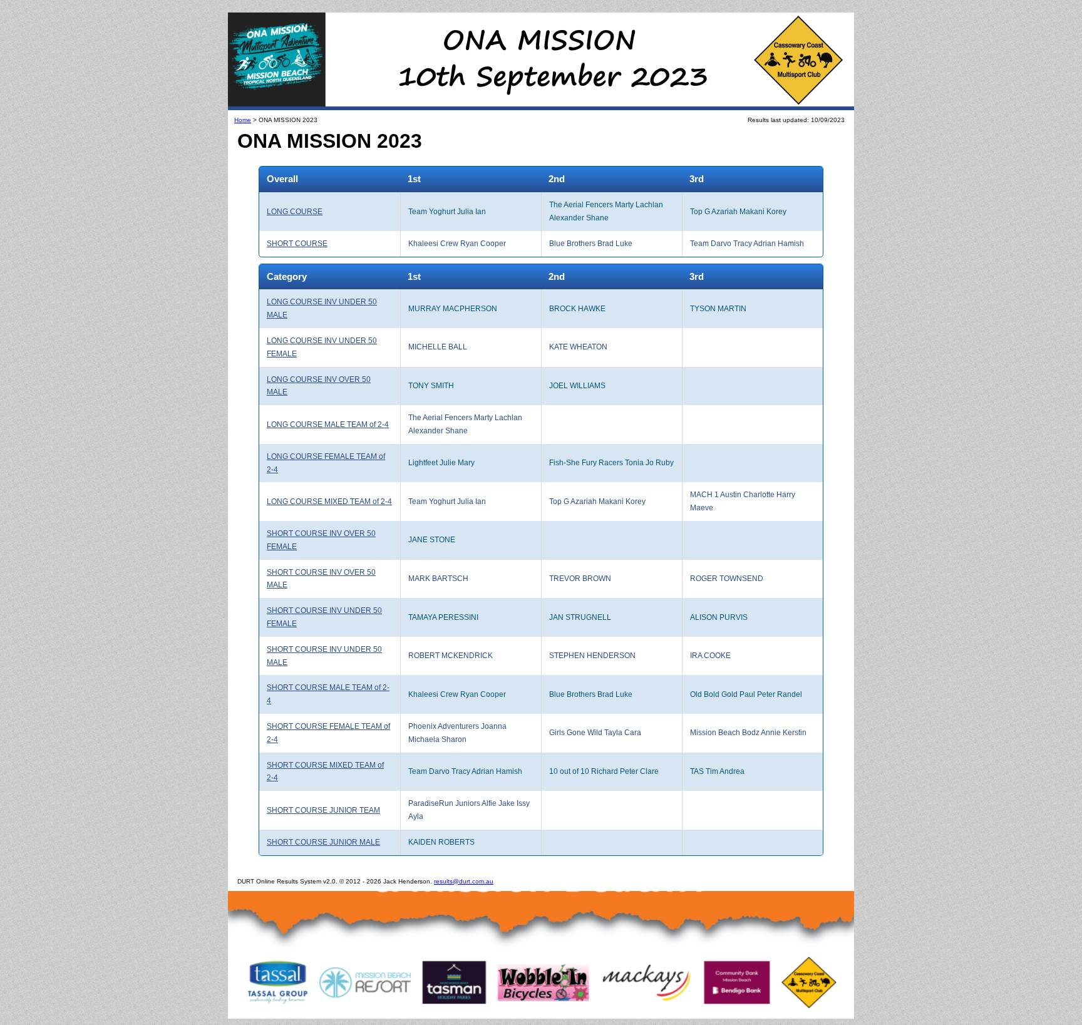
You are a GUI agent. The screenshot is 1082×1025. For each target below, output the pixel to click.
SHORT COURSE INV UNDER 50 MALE (324, 656)
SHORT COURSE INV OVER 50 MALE (321, 579)
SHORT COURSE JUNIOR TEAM (323, 810)
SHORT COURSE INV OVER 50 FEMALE (321, 540)
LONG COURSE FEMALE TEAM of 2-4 (326, 463)
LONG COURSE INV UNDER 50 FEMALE (322, 347)
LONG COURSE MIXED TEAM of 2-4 (329, 501)
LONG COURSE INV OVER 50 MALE (319, 386)
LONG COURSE (294, 211)
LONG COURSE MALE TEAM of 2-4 (328, 424)
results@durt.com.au (463, 881)
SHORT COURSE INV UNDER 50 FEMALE (324, 617)
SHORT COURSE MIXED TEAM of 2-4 (325, 772)
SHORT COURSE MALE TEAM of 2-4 (328, 694)
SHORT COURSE (297, 243)
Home (242, 119)
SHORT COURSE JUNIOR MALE (323, 842)
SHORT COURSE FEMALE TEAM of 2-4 (328, 733)
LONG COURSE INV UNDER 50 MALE (322, 308)
